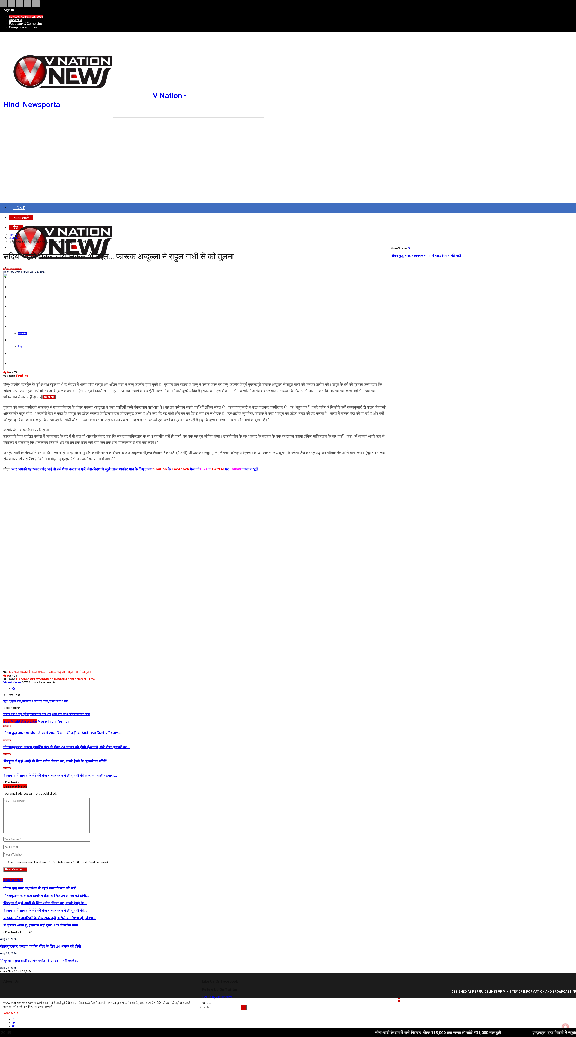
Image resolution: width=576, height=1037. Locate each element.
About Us (15, 20)
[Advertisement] (288, 168)
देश (12, 269)
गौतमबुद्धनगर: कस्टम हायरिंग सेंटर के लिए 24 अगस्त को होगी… (41, 946)
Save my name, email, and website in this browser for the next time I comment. (58, 862)
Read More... (12, 1013)
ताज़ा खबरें (7, 269)
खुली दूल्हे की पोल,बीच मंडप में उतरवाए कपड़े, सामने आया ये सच (35, 701)
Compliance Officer (23, 27)
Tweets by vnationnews (217, 997)
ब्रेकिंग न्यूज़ (17, 269)
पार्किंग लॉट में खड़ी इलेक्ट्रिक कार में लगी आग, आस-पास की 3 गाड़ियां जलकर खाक (46, 714)
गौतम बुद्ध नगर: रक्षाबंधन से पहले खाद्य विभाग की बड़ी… (427, 255)
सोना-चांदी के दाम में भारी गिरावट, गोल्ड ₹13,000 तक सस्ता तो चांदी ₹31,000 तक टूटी (391, 1032)
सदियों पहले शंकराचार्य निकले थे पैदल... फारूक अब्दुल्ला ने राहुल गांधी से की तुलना (49, 672)
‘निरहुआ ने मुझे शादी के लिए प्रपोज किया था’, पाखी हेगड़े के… (40, 960)
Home (19, 207)
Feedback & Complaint (25, 23)
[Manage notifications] (565, 1027)
